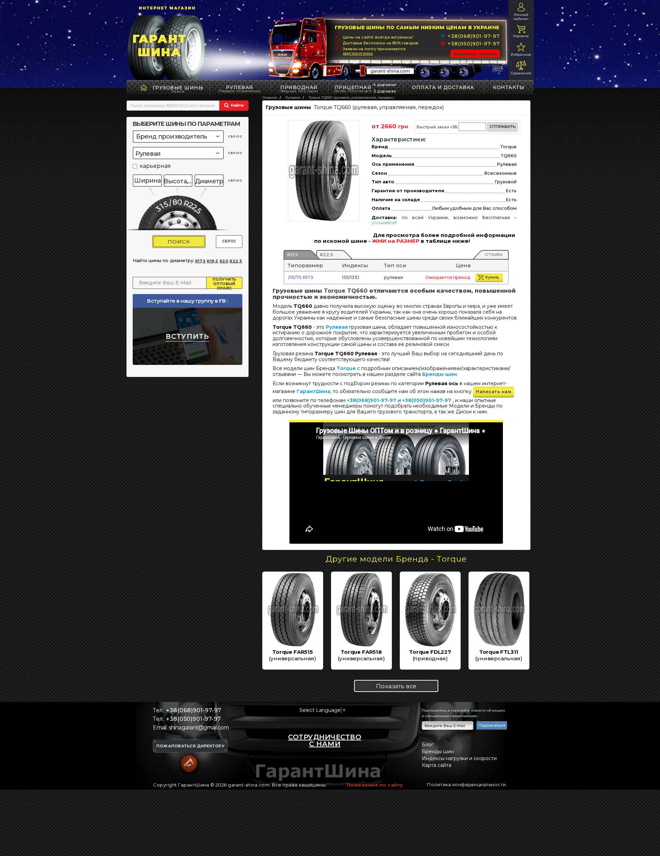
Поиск (178, 241)
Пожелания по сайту (375, 785)
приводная (298, 88)
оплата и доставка (443, 87)
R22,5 (236, 261)
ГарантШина (313, 391)
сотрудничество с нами (324, 740)
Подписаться (491, 725)
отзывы (494, 254)
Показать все (396, 686)
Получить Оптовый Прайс (224, 283)
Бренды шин (439, 374)
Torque (346, 368)
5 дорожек (385, 91)
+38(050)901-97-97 (473, 44)
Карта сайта (436, 765)
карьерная (155, 166)
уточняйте (383, 222)
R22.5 (326, 254)
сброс (235, 136)
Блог (427, 744)
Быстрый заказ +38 (466, 126)
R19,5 (212, 261)
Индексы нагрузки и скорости (459, 758)
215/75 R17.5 (301, 277)
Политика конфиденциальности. (467, 784)
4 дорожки (384, 84)
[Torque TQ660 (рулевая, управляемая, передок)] (323, 170)
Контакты (508, 87)
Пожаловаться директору (190, 746)
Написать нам (493, 391)
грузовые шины (178, 88)
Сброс (229, 241)
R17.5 (292, 254)
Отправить (503, 126)
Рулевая (239, 88)
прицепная (353, 88)
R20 (224, 261)
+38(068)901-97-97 (473, 36)
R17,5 (200, 261)
